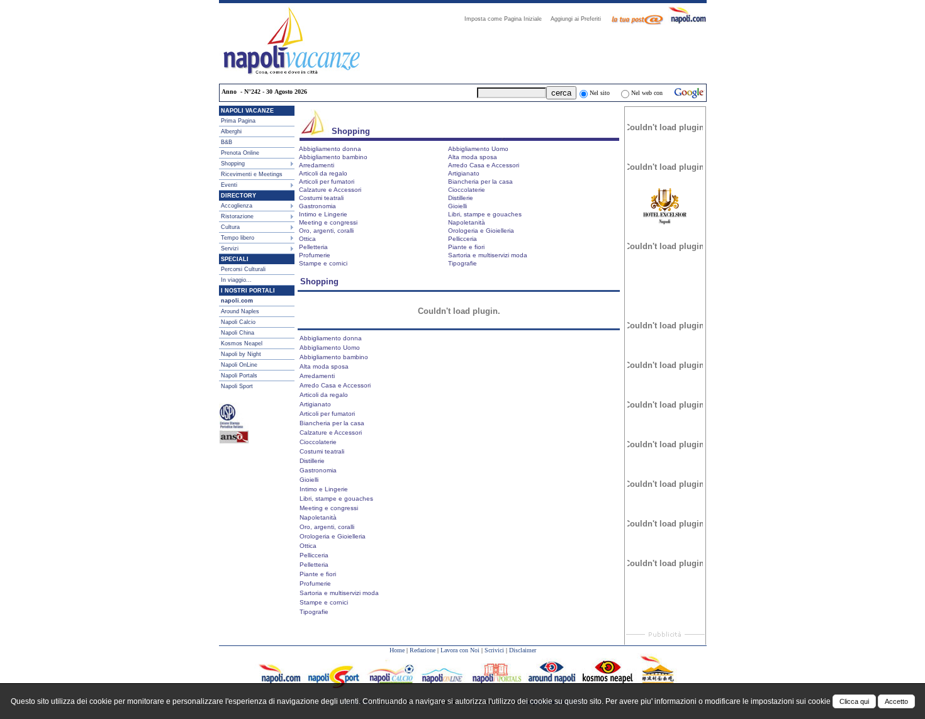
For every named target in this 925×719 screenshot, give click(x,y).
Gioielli (457, 206)
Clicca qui (854, 701)
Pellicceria (462, 238)
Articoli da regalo (323, 173)
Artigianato (463, 173)
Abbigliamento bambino (333, 156)
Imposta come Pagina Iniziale (506, 19)
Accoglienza (236, 206)
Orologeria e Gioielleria (481, 230)
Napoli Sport (237, 386)
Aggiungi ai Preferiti (579, 19)
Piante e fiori (466, 246)
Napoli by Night (241, 354)
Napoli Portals (239, 375)
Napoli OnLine (239, 365)
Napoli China (237, 333)
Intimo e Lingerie (323, 214)
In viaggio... (236, 280)
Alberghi (231, 131)
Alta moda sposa (472, 156)
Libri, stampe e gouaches (485, 214)
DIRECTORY (238, 195)
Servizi (229, 248)
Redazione (422, 650)
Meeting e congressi (328, 222)
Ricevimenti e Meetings (252, 174)
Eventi (229, 185)
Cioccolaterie (466, 189)
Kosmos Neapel (241, 343)
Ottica (307, 238)
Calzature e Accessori (330, 189)
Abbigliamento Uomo (478, 148)
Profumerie (314, 255)
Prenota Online (240, 153)
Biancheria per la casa (480, 181)
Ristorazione (237, 216)
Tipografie (462, 263)
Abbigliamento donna (330, 148)
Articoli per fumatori (326, 181)
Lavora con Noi (459, 650)
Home (397, 650)
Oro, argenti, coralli (326, 230)
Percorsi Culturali (243, 269)
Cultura (230, 227)
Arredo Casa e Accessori (483, 165)
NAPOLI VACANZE (247, 111)
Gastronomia (317, 206)
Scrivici (494, 650)
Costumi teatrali (321, 197)
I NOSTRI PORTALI (248, 290)
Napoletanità (466, 222)
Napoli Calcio (238, 322)
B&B (226, 142)
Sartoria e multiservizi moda (487, 255)
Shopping (233, 163)
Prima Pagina (238, 121)
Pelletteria (313, 246)
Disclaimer (522, 650)
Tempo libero (237, 238)
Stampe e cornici (323, 263)
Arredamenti (316, 165)
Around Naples (240, 311)
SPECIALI (235, 259)
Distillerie (460, 197)
